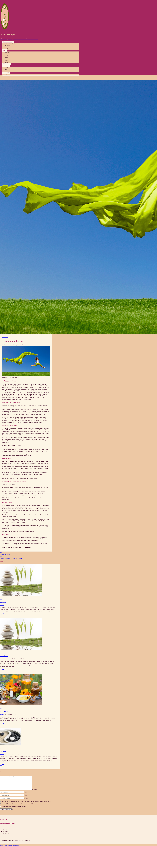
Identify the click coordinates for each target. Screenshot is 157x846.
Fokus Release (7, 48)
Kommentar (35, 789)
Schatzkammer (6, 64)
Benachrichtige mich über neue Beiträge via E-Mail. (14, 806)
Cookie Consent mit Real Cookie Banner (10, 845)
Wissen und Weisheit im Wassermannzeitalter (11, 557)
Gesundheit (5, 337)
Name (25, 792)
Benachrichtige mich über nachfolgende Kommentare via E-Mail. (17, 803)
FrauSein (6, 60)
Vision (6, 69)
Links (6, 74)
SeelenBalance (7, 55)
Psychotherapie (7, 52)
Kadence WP (27, 840)
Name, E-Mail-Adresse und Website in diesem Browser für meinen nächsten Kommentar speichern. (26, 801)
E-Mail (26, 795)
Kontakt (6, 67)
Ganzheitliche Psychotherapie (10, 43)
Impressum (5, 831)
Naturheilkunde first (5, 553)
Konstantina (7, 345)
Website (26, 798)
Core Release (7, 47)
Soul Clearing (7, 45)
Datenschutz (6, 833)
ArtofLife (6, 62)
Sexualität (6, 57)
